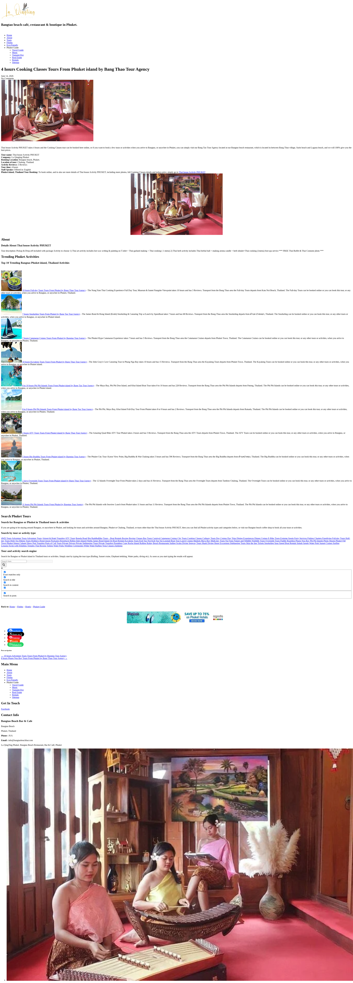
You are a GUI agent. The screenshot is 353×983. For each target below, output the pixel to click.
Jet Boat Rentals (117, 541)
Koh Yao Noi (145, 541)
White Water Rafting (93, 546)
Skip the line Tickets (255, 543)
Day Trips (232, 538)
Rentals (15, 60)
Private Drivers (69, 543)
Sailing (173, 543)
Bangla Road (81, 538)
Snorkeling (269, 543)
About (9, 38)
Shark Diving (208, 543)
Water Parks (59, 546)
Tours (9, 40)
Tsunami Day (18, 55)
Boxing (125, 538)
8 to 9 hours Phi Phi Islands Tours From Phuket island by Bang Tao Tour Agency (57, 409)
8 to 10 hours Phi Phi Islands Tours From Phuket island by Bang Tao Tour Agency (58, 385)
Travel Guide (18, 50)
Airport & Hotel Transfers (53, 538)
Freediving (327, 538)
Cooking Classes (194, 538)
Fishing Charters (314, 538)
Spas (276, 543)
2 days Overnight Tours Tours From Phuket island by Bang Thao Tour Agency (56, 481)
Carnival (157, 538)
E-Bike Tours (274, 538)
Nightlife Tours (258, 541)
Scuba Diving (182, 543)
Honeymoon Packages (50, 541)
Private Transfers (106, 543)
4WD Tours (6, 538)
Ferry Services (300, 538)
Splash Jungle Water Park (308, 543)
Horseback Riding (68, 541)
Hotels (28, 607)
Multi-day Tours (218, 541)
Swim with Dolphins (18, 546)
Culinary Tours (209, 538)
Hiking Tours (25, 541)
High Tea (14, 541)
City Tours (182, 538)
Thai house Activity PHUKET (192, 172)
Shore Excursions (222, 543)
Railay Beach (153, 543)
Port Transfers (39, 543)
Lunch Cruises (186, 541)
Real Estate (17, 57)
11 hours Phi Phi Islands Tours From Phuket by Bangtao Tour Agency (52, 504)
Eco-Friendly (12, 45)
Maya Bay (206, 541)
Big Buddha (93, 538)
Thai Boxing (41, 546)
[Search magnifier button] (3, 565)
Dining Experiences (245, 538)
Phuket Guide (39, 607)
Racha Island (134, 543)
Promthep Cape (121, 543)
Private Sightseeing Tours (87, 543)
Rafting (143, 543)
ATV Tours (70, 538)
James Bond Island (101, 541)
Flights (10, 42)
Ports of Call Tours (53, 543)
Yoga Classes (108, 546)
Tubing (50, 546)
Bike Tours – (104, 538)
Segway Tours (195, 543)
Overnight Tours (272, 541)
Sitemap (15, 62)
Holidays (35, 541)
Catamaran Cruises (169, 538)
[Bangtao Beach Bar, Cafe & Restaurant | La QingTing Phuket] (18, 18)
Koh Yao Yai (157, 541)
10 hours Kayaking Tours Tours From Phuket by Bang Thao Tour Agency (54, 362)
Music (15, 52)
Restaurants (164, 543)
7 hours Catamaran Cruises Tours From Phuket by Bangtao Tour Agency (54, 338)
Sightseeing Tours (238, 543)
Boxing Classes (136, 538)
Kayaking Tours (132, 541)
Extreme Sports (287, 538)
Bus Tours (148, 538)
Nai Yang (229, 541)
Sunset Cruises (326, 543)
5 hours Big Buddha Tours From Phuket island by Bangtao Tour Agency (54, 456)
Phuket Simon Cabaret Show (20, 543)
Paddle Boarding (287, 541)
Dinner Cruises (261, 538)
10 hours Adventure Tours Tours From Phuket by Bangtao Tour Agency (34, 656)
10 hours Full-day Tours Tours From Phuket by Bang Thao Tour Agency (54, 290)
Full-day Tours (339, 538)
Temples (31, 546)
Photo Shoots (329, 541)
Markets (197, 541)
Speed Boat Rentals (288, 543)
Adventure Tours (19, 538)
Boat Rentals (116, 538)
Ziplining (118, 546)
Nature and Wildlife (243, 541)
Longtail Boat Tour (171, 541)
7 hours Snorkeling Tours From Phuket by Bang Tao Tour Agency (51, 314)
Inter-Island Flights (84, 541)
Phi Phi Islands (316, 541)
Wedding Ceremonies (74, 546)
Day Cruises (221, 538)
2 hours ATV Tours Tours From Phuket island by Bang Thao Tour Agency (54, 433)
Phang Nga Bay (302, 541)
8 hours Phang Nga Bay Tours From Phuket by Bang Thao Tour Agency (34, 658)
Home (9, 35)
